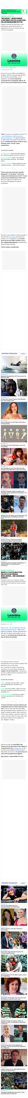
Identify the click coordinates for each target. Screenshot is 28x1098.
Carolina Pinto (17, 748)
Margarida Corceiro (6, 73)
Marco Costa (4, 627)
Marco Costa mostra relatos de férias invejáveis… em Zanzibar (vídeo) (12, 159)
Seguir (24, 12)
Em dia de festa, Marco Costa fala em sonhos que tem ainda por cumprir (12, 696)
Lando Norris (12, 237)
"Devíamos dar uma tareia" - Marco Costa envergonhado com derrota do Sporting (12, 684)
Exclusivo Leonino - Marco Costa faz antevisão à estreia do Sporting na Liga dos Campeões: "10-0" (13, 690)
